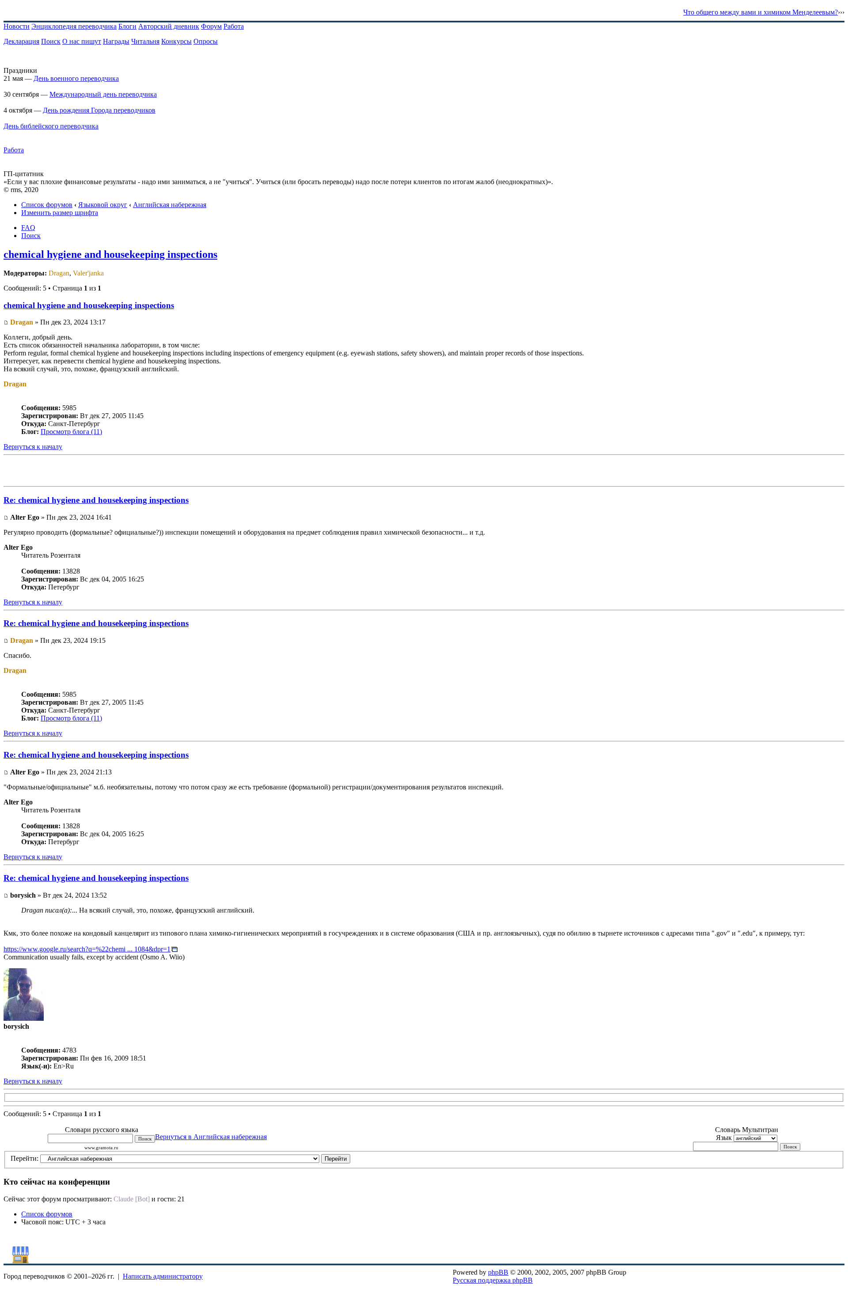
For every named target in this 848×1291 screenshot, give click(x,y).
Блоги (127, 26)
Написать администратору (163, 1276)
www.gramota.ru (101, 1147)
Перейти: (24, 1158)
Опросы (205, 41)
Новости (17, 26)
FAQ (28, 227)
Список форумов (46, 204)
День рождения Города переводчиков (99, 110)
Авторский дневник (168, 26)
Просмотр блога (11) (71, 431)
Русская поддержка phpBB (493, 1280)
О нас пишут (81, 41)
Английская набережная (169, 204)
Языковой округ (102, 204)
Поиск (51, 41)
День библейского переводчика (51, 126)
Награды (116, 41)
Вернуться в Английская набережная (211, 1136)
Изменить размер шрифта (59, 212)
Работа (233, 26)
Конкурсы (176, 41)
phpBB (498, 1272)
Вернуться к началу (33, 446)
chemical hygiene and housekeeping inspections (110, 254)
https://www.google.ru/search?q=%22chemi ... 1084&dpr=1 (87, 949)
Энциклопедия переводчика (74, 26)
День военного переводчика (76, 78)
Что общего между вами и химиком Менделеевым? (760, 12)
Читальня (145, 41)
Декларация (21, 41)
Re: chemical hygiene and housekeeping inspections (96, 500)
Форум (211, 26)
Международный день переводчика (103, 94)
